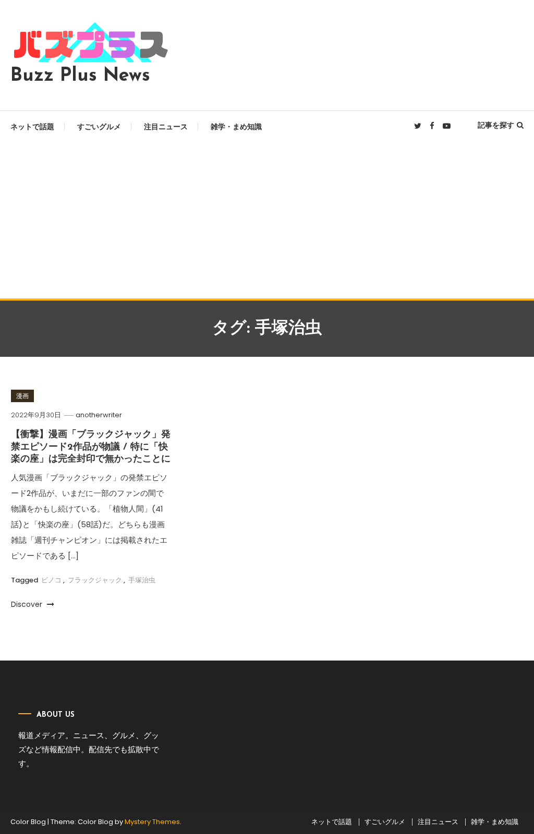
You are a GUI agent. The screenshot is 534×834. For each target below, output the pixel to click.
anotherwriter (99, 415)
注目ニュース (166, 126)
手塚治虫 (141, 580)
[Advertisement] (267, 220)
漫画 (22, 395)
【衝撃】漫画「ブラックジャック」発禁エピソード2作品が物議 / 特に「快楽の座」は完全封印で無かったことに (91, 447)
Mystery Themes (152, 822)
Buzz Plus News (80, 76)
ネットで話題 (32, 126)
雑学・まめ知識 (236, 126)
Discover (27, 604)
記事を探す (496, 125)
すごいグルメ (99, 126)
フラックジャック (95, 580)
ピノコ (51, 580)
